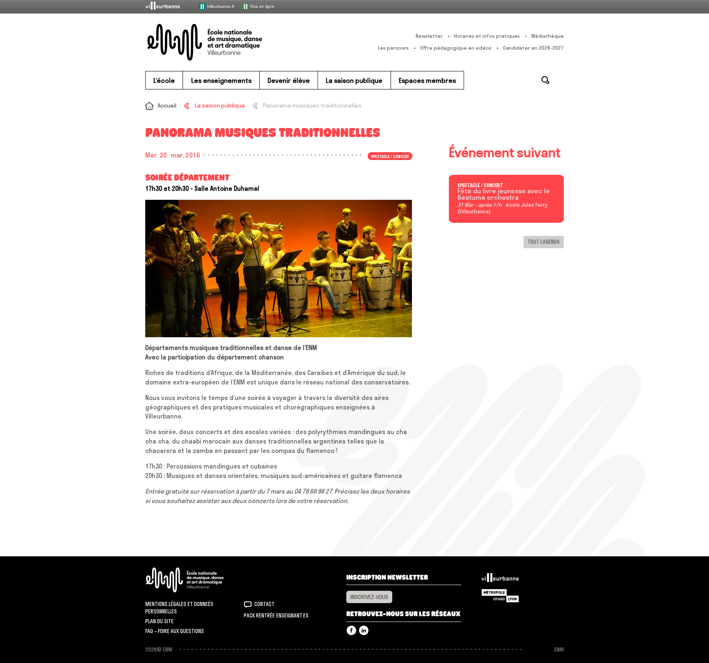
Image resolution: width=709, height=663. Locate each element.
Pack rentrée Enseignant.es (276, 615)
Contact (264, 604)
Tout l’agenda (544, 241)
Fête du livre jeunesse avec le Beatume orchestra (503, 194)
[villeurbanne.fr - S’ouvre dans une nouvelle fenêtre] (168, 6)
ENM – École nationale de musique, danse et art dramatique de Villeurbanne (221, 42)
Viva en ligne (261, 6)
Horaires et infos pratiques (487, 36)
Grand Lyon (500, 595)
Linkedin (364, 630)
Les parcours (393, 48)
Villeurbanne (500, 579)
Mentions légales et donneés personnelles (179, 608)
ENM (195, 580)
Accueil (167, 105)
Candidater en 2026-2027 (533, 48)
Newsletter (429, 36)
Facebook (351, 630)
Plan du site (159, 621)
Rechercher (545, 80)
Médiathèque (547, 36)
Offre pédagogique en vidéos (456, 48)
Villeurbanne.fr (220, 6)
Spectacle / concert (480, 185)
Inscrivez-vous (369, 597)
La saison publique (220, 105)
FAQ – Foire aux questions (174, 631)
